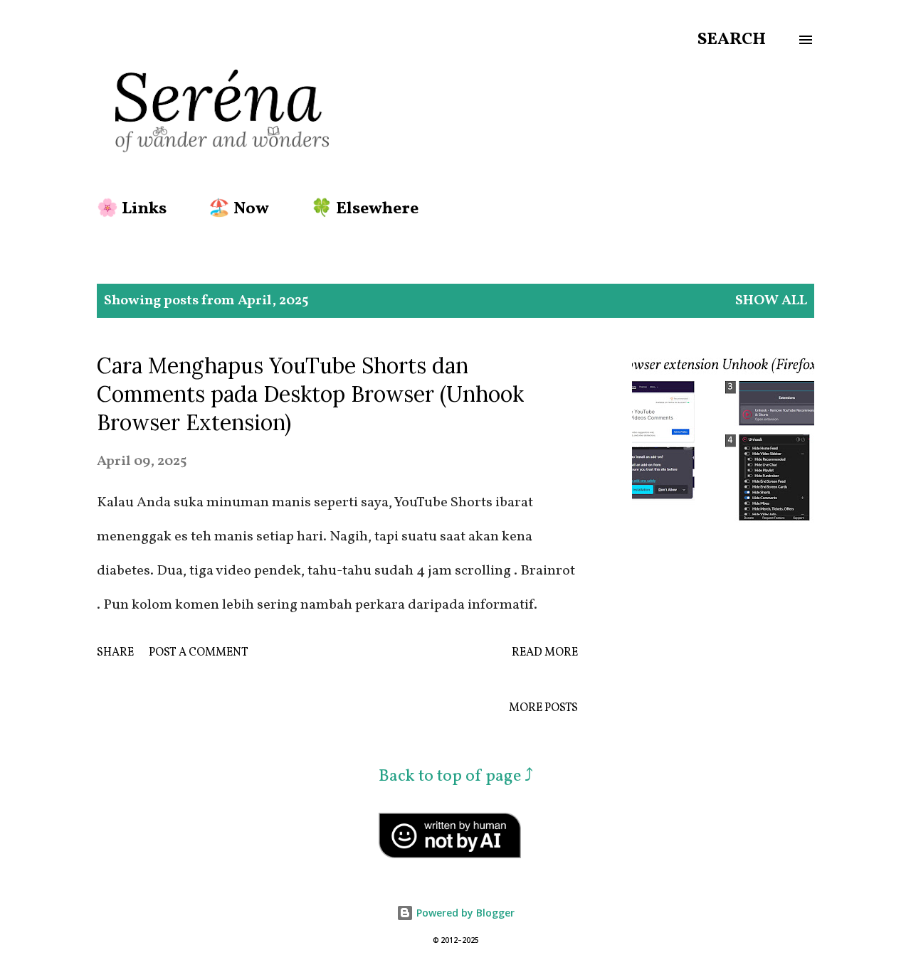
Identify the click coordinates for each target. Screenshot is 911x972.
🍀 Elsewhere (364, 209)
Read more (545, 653)
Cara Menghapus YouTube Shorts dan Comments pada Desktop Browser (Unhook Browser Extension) (310, 394)
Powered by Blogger (464, 912)
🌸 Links (132, 209)
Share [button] (115, 653)
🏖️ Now (239, 209)
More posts (543, 708)
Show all (771, 301)
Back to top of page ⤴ (456, 776)
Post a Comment (198, 653)
